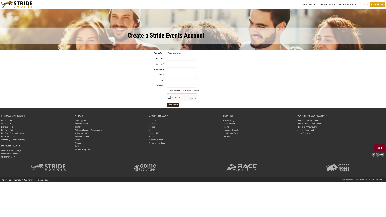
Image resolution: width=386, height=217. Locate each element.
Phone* (161, 75)
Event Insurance (81, 123)
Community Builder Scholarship (13, 140)
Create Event (377, 4)
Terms (16, 180)
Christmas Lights (230, 120)
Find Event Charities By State (12, 133)
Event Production (82, 136)
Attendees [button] (308, 4)
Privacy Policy (7, 180)
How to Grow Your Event (307, 127)
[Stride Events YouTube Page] (382, 155)
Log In (379, 147)
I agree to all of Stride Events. (185, 90)
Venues (78, 143)
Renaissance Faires (231, 133)
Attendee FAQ (6, 123)
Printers (78, 127)
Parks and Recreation (231, 130)
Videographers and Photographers (88, 130)
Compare (153, 130)
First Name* (160, 58)
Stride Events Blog (304, 133)
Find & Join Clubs (8, 136)
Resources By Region (83, 149)
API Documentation (27, 180)
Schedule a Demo (156, 140)
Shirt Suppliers (81, 120)
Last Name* (160, 64)
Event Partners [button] (325, 4)
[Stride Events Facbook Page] (373, 155)
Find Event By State (9, 130)
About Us (153, 120)
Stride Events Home (157, 143)
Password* (160, 86)
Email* (162, 80)
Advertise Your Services (10, 153)
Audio (77, 140)
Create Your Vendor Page (11, 150)
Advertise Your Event (305, 130)
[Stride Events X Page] (378, 155)
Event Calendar (7, 127)
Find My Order (6, 120)
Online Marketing (82, 133)
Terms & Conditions (183, 90)
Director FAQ (154, 133)
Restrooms (79, 146)
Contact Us (153, 136)
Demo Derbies (229, 123)
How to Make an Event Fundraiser (310, 123)
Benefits (152, 123)
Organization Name (157, 69)
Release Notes (43, 180)
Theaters (226, 136)
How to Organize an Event (307, 120)
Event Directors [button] (346, 4)
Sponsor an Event (8, 157)
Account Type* (159, 53)
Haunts (226, 127)
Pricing (152, 127)
